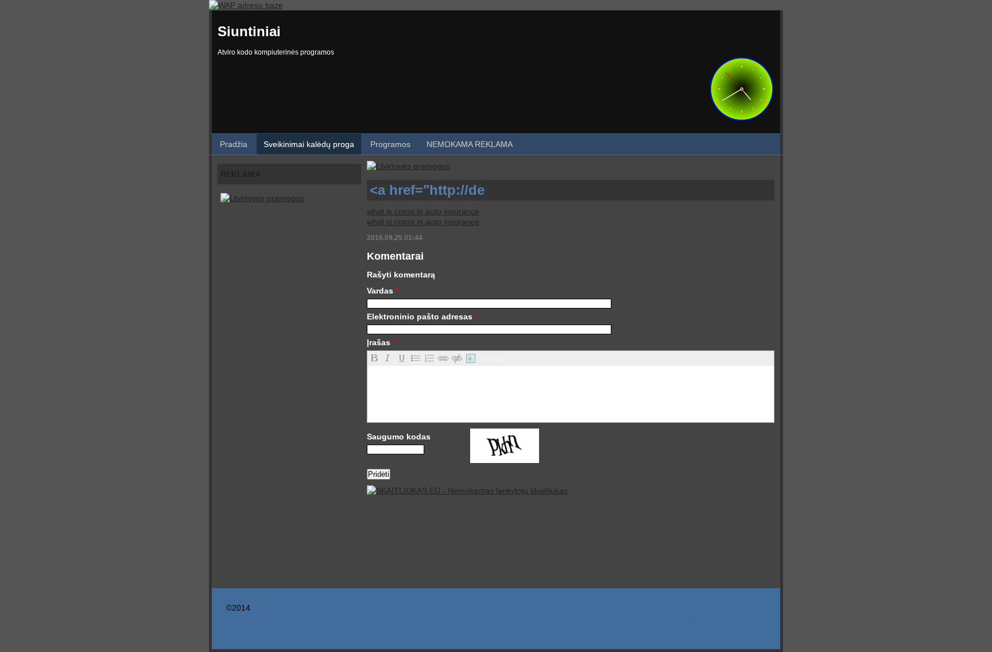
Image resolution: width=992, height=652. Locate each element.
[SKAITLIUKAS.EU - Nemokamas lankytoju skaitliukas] (467, 490)
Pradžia (233, 144)
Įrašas (381, 342)
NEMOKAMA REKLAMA (470, 144)
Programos (390, 144)
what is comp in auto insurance (423, 211)
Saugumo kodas (399, 436)
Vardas (382, 290)
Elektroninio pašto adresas (422, 316)
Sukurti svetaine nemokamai (722, 623)
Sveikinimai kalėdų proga (309, 144)
